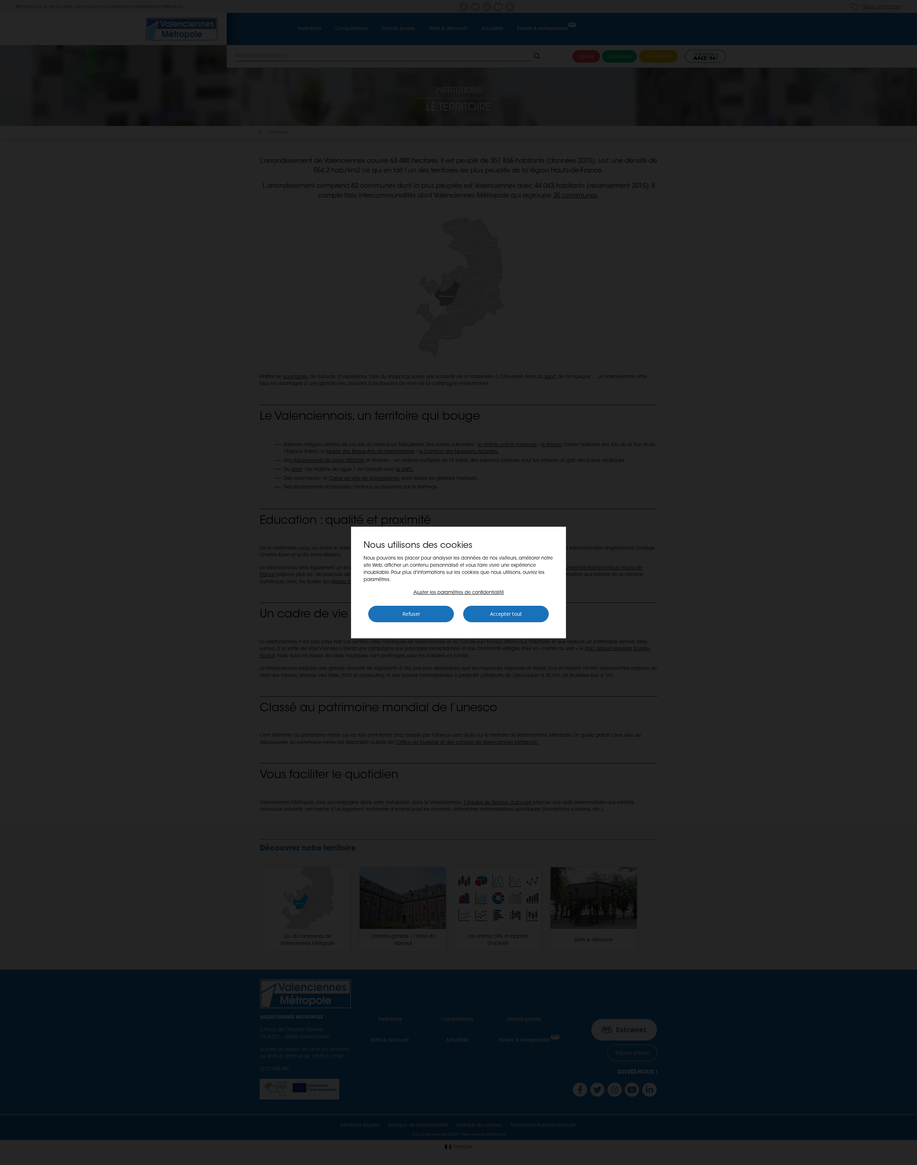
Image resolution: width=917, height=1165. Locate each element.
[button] (458, 592)
